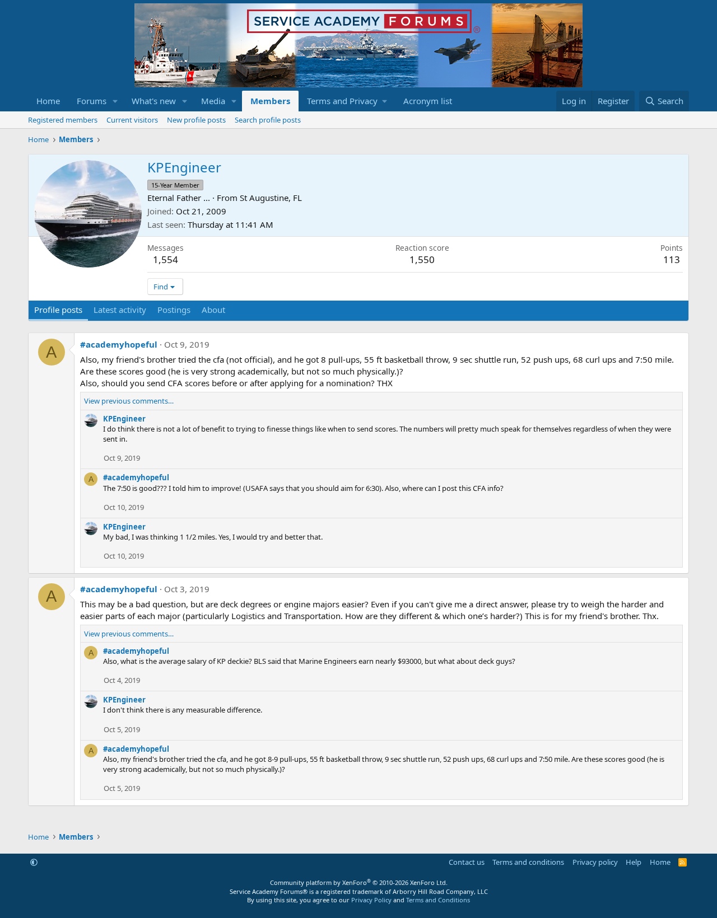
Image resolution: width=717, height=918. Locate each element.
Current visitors (132, 120)
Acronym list (427, 100)
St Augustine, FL (271, 197)
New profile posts (196, 120)
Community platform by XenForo (359, 882)
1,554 (165, 259)
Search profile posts (268, 120)
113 (671, 259)
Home (48, 100)
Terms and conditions (528, 862)
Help (633, 862)
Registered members (62, 120)
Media (213, 100)
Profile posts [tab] (58, 309)
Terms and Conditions (438, 900)
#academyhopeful (118, 344)
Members (270, 100)
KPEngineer (124, 419)
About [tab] (213, 309)
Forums (91, 100)
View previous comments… (129, 401)
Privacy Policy (371, 900)
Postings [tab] (173, 309)
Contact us (467, 862)
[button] (115, 101)
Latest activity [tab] (120, 309)
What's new (154, 100)
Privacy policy (595, 862)
